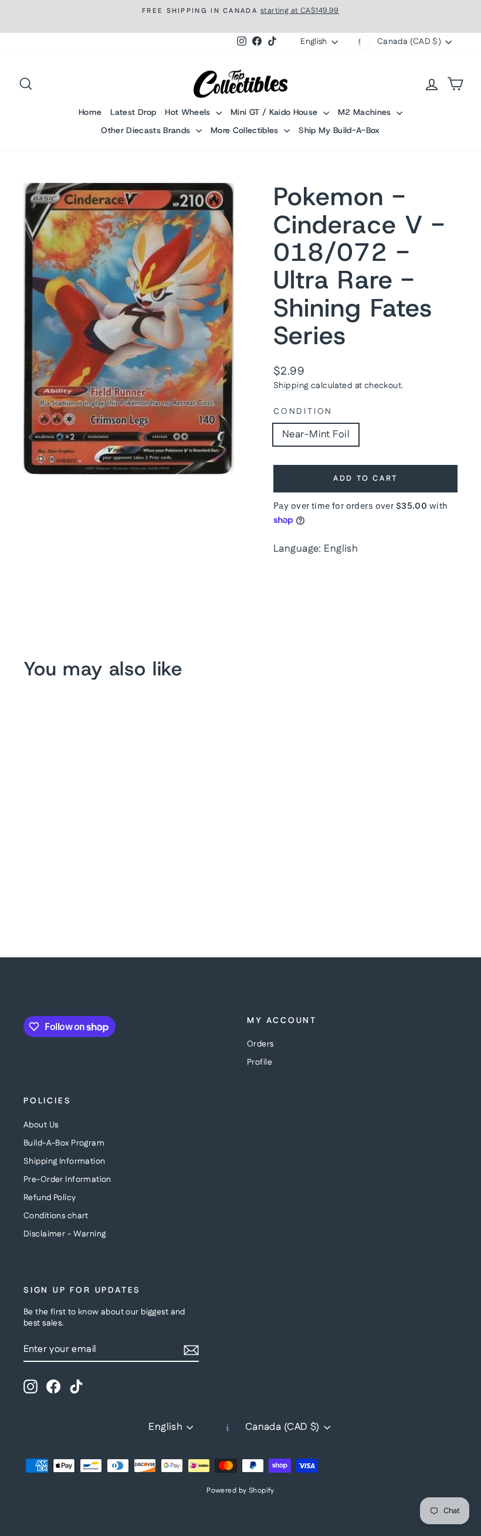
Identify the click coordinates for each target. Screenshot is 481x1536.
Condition (303, 411)
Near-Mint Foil (316, 434)
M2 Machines (366, 112)
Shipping (291, 386)
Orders (260, 1044)
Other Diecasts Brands (147, 130)
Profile (259, 1062)
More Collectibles (246, 130)
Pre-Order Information (67, 1179)
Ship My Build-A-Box (339, 130)
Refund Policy (49, 1198)
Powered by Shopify (240, 1491)
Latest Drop (133, 112)
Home (90, 112)
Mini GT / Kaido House (275, 112)
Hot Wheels (189, 112)
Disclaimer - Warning (64, 1234)
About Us (40, 1125)
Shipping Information (64, 1161)
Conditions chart (56, 1216)
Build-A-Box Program (63, 1143)
